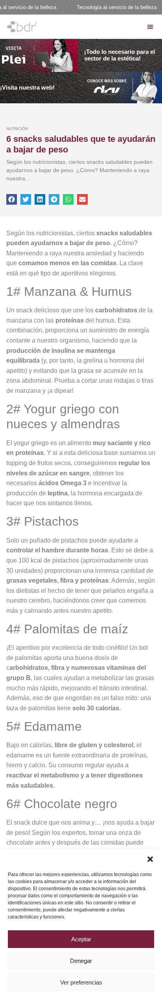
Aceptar (81, 939)
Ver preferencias (81, 982)
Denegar (81, 960)
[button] (150, 859)
